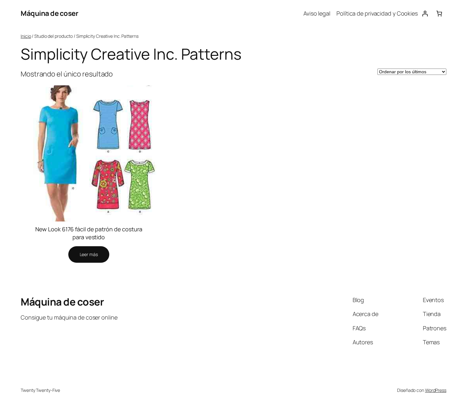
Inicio (26, 36)
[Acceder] (425, 13)
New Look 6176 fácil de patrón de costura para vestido (88, 233)
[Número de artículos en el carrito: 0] (439, 13)
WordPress (435, 390)
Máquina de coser (49, 13)
